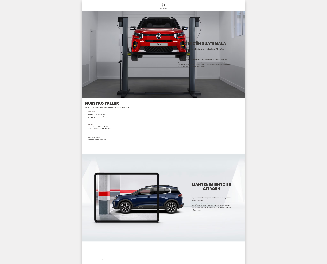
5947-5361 (97, 137)
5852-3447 (103, 139)
